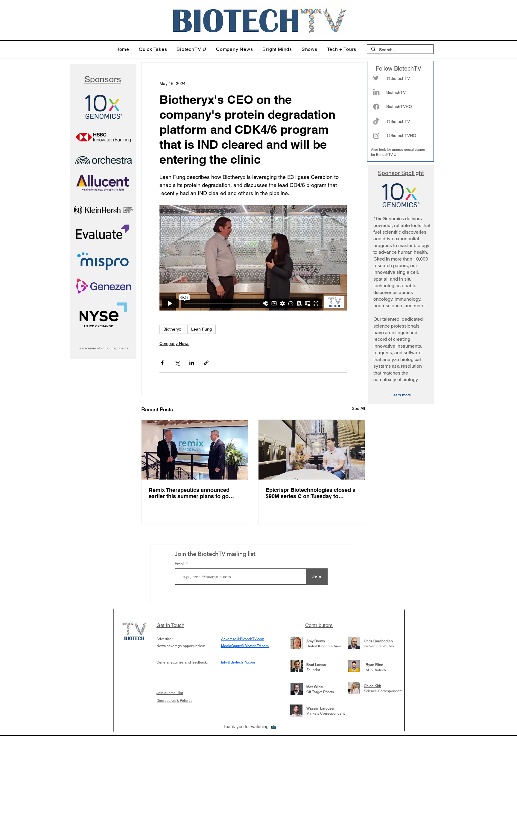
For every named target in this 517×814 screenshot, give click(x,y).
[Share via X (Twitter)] (177, 363)
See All (358, 408)
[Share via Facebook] (162, 363)
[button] (153, 49)
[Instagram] (376, 136)
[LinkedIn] (376, 93)
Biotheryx (172, 329)
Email (180, 564)
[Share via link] (206, 363)
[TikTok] (376, 122)
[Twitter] (375, 78)
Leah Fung (201, 329)
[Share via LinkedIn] (191, 363)
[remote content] (253, 258)
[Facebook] (376, 107)
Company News (174, 343)
